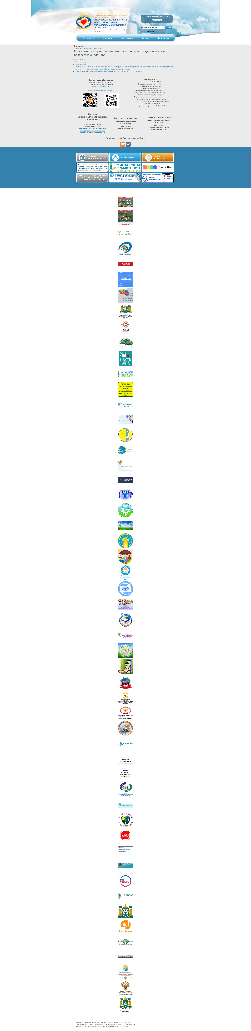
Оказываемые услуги (82, 62)
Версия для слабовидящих (157, 17)
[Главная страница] (84, 29)
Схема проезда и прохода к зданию (100, 90)
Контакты (163, 38)
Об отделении (80, 59)
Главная (90, 38)
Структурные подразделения (91, 48)
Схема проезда (80, 64)
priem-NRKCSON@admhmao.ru (100, 86)
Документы (127, 38)
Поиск (143, 31)
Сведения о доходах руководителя (92, 128)
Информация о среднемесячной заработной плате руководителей (92, 132)
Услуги (145, 38)
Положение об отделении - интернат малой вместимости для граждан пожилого (103, 69)
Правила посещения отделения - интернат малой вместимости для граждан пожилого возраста (108, 71)
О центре (107, 38)
